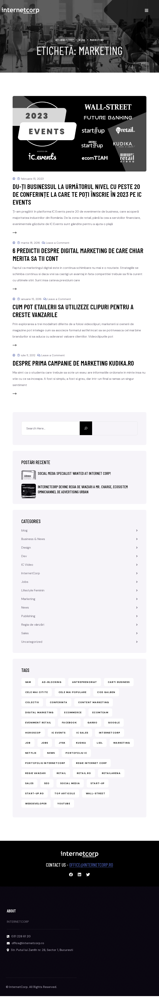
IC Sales (82, 732)
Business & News (33, 539)
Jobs (24, 582)
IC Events (59, 732)
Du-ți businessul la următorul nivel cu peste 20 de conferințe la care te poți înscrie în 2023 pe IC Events (77, 194)
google (114, 722)
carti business (119, 682)
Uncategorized (31, 642)
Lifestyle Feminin (32, 590)
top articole (64, 793)
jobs (44, 742)
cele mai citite (36, 692)
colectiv (32, 702)
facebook (69, 722)
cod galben (106, 692)
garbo (92, 722)
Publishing (28, 616)
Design (26, 547)
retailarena (111, 773)
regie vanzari (35, 773)
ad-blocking (51, 682)
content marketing (93, 702)
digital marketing (39, 712)
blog (24, 530)
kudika (81, 742)
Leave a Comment (57, 243)
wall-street (95, 793)
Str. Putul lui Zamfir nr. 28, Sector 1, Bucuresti (42, 950)
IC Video (27, 565)
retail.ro (84, 773)
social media (70, 783)
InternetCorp (30, 573)
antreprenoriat (84, 682)
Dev (24, 556)
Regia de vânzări (32, 625)
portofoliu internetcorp (45, 763)
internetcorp (109, 732)
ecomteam (100, 712)
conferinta (58, 702)
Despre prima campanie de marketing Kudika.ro (73, 363)
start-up (98, 783)
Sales (25, 633)
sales (29, 783)
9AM (28, 682)
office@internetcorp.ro (91, 865)
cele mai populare (72, 692)
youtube (63, 803)
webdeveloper (36, 803)
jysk (62, 742)
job (28, 742)
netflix (30, 753)
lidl (100, 742)
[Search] (86, 428)
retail (61, 773)
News (25, 607)
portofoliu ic (76, 753)
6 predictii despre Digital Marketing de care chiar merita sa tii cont (78, 254)
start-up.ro (34, 793)
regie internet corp (91, 763)
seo (47, 783)
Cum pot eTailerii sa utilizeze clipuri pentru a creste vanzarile (73, 310)
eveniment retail (38, 722)
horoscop (33, 732)
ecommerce (73, 712)
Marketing (28, 599)
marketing (121, 742)
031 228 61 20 (21, 936)
